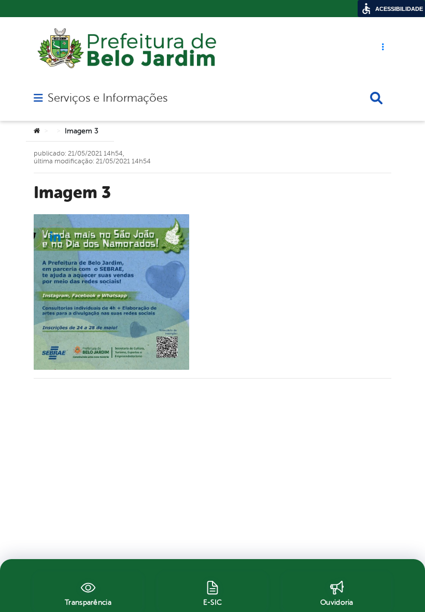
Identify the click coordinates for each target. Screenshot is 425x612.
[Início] (37, 131)
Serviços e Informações (107, 98)
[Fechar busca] (376, 98)
